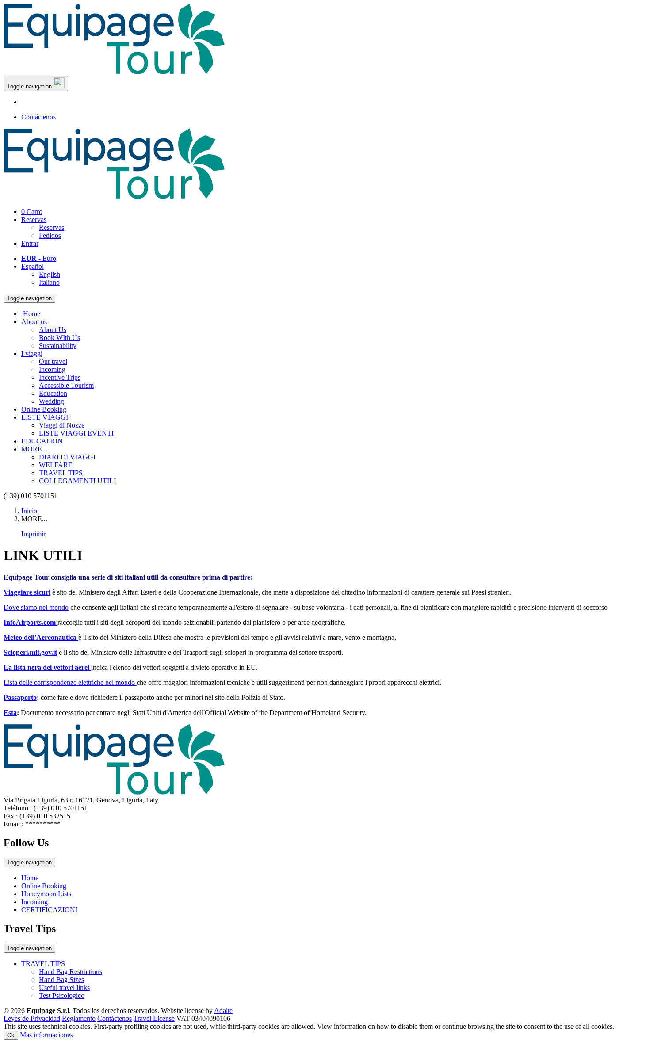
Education (53, 393)
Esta (10, 712)
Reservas (33, 219)
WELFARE (56, 465)
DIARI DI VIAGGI (67, 457)
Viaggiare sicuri (27, 592)
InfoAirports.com (30, 622)
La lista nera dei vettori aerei (47, 667)
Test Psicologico (61, 995)
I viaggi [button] (31, 353)
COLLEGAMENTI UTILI (77, 481)
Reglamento (79, 1018)
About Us (52, 329)
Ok (11, 1035)
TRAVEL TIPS (61, 473)
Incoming (52, 369)
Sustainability (57, 345)
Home (29, 878)
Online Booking (43, 409)
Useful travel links (64, 987)
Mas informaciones (46, 1035)
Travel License (154, 1018)
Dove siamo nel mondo (36, 607)
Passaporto (20, 697)
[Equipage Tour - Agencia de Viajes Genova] (114, 72)
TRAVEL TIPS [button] (43, 963)
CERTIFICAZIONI (49, 909)
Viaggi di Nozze (61, 425)
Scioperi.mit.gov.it (30, 652)
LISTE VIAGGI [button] (44, 417)
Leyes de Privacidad (32, 1018)
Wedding (51, 401)
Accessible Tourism (66, 385)
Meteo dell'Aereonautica (41, 637)
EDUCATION (42, 441)
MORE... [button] (34, 449)
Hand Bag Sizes (61, 979)
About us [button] (34, 321)
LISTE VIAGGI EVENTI (76, 433)
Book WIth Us (59, 337)
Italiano (49, 282)
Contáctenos (38, 117)
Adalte (223, 1010)
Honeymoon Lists (46, 894)
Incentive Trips (59, 377)
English (49, 274)
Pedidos (50, 235)
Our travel (53, 361)
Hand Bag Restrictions (70, 971)
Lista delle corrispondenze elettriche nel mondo (70, 682)
